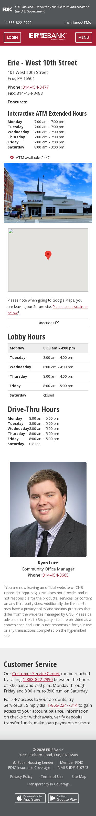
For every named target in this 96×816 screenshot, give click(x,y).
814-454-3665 (55, 575)
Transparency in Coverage (48, 784)
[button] (48, 255)
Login (12, 37)
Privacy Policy (21, 776)
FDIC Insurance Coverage (29, 767)
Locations (77, 22)
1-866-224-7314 (62, 705)
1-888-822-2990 (18, 22)
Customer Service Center (36, 673)
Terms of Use (52, 776)
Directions (46, 322)
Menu (85, 39)
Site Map (79, 776)
